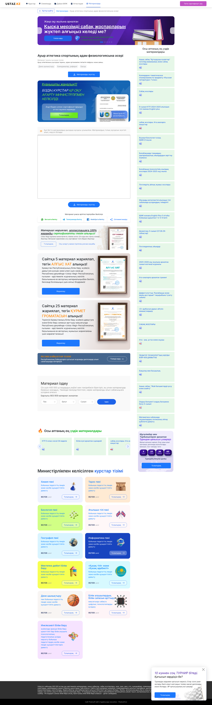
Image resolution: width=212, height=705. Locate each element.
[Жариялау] (61, 289)
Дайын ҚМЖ (62, 4)
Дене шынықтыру (46, 66)
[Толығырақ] (165, 693)
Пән (44, 402)
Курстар (31, 4)
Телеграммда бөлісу (74, 219)
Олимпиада (46, 4)
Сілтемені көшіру (120, 219)
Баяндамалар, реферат (67, 66)
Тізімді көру (115, 359)
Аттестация (78, 4)
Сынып (83, 402)
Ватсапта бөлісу (50, 219)
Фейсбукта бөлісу (97, 219)
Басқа (83, 66)
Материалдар (94, 4)
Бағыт (64, 402)
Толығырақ (64, 115)
